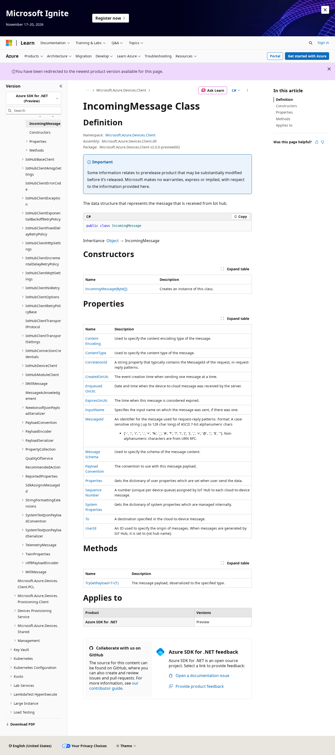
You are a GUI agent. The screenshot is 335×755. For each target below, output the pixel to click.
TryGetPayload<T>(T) (101, 583)
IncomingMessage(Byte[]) (106, 288)
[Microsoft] (9, 43)
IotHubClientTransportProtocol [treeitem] (43, 323)
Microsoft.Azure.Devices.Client (121, 90)
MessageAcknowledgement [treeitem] (43, 395)
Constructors (286, 106)
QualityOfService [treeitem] (39, 458)
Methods (283, 119)
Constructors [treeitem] (40, 132)
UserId (90, 528)
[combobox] (33, 98)
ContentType (95, 353)
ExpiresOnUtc (96, 400)
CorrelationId (96, 362)
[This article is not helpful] (322, 142)
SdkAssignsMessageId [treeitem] (43, 488)
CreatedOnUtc (97, 376)
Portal (275, 56)
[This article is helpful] (317, 142)
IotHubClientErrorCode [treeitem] (43, 186)
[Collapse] (61, 86)
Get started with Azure (307, 56)
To (87, 519)
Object (112, 240)
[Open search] (311, 43)
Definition (284, 99)
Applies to (284, 125)
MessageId (94, 419)
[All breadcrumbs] (87, 90)
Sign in (323, 42)
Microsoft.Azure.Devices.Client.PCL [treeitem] (38, 583)
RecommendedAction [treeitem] (43, 467)
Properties (93, 480)
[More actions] (247, 90)
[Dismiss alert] (325, 10)
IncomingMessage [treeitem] (44, 123)
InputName (94, 409)
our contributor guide (114, 685)
